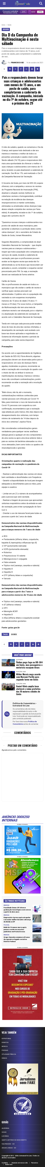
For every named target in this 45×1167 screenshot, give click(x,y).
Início (3, 25)
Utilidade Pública (9, 1054)
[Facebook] (9, 69)
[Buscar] (41, 3)
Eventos (5, 1042)
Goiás (9, 25)
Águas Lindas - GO (9, 1148)
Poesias (5, 1050)
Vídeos (4, 1058)
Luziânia (5, 1136)
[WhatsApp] (26, 69)
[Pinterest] (20, 69)
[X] (15, 69)
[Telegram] (37, 69)
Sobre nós (8, 1164)
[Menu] (4, 3)
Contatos (5, 1163)
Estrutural (6, 1038)
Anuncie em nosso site (20, 1163)
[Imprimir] (32, 69)
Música (5, 1046)
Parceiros (34, 1163)
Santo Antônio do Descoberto (14, 1140)
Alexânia (5, 1128)
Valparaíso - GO (8, 1144)
